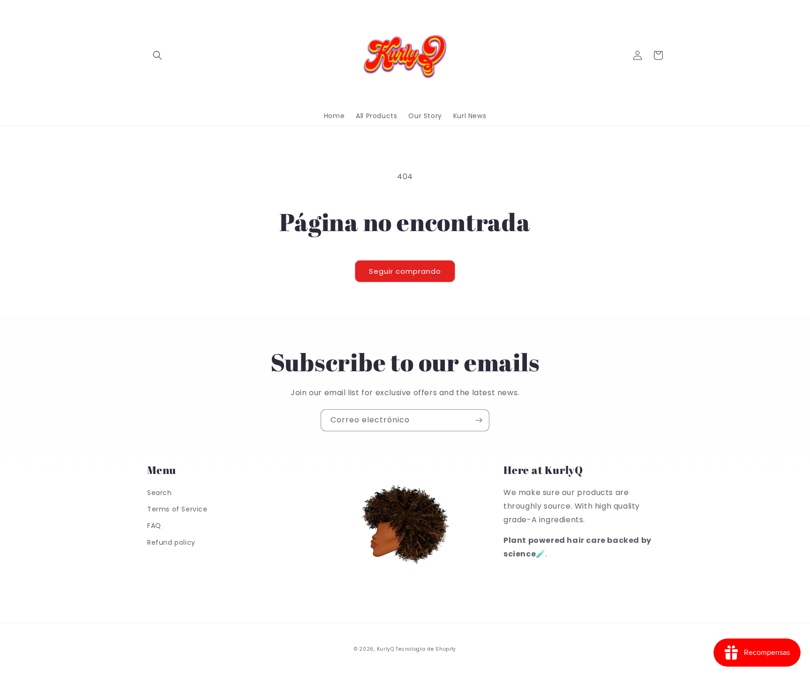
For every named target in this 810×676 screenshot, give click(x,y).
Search (159, 492)
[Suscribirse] (478, 420)
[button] (157, 55)
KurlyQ (385, 649)
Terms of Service (177, 509)
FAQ (154, 525)
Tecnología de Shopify (426, 649)
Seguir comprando (405, 271)
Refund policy (171, 542)
